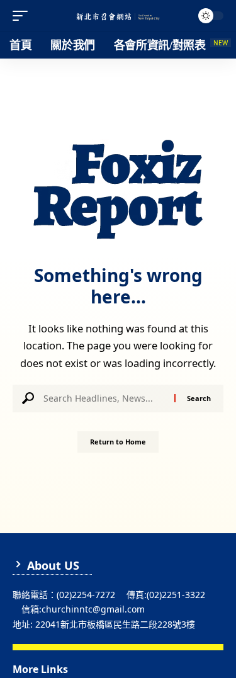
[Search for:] (104, 398)
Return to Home (118, 441)
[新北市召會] (118, 16)
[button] (23, 16)
